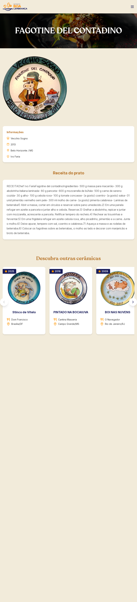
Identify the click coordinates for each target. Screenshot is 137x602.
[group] (68, 302)
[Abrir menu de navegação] (132, 7)
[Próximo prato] (133, 302)
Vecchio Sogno (19, 138)
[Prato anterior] (4, 302)
